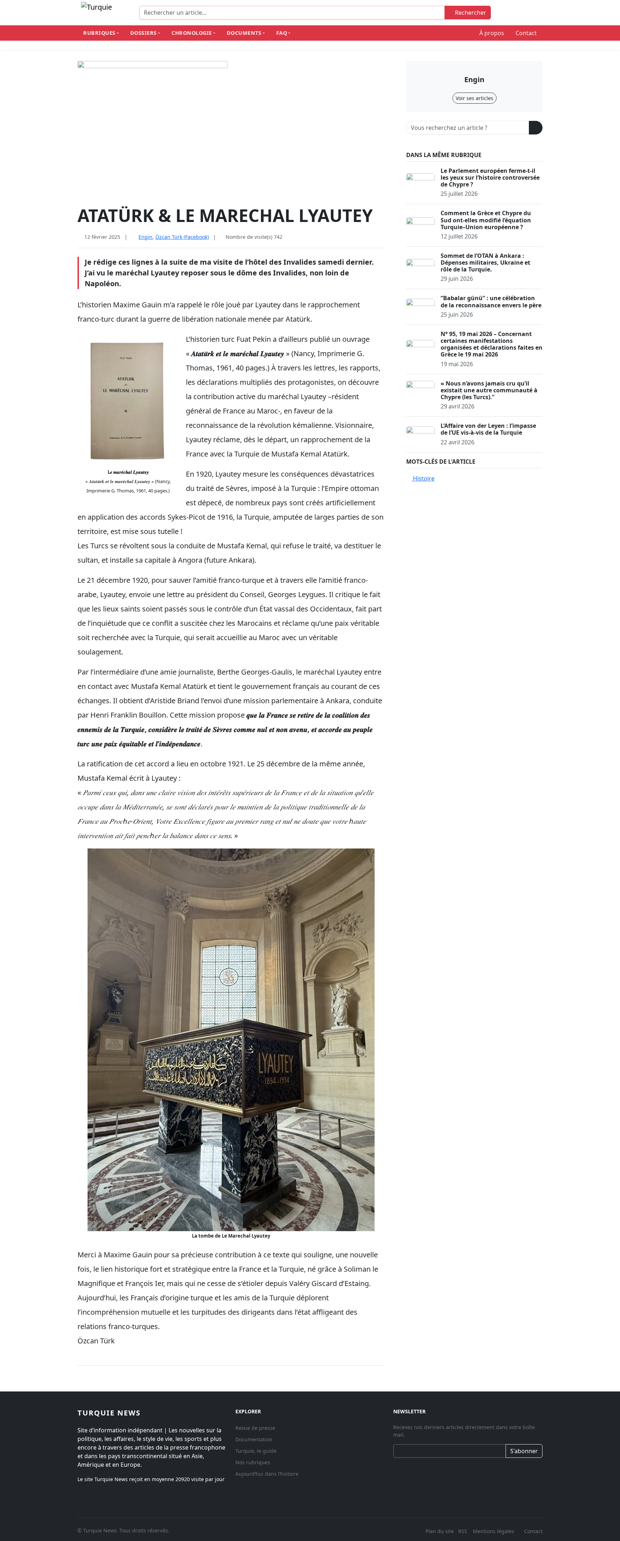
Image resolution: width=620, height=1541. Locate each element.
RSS (463, 1531)
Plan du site (440, 1531)
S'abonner (524, 1451)
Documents (244, 32)
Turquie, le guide (256, 1450)
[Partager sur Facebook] (359, 236)
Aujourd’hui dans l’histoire (267, 1473)
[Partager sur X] (370, 236)
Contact (526, 33)
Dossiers (143, 32)
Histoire (423, 478)
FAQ (281, 32)
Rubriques (99, 32)
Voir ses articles (474, 98)
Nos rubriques (252, 1462)
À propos (491, 33)
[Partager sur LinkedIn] (382, 236)
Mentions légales (493, 1531)
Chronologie (192, 32)
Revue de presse (255, 1427)
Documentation (253, 1439)
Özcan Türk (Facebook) (182, 236)
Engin (145, 236)
